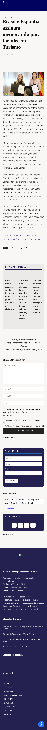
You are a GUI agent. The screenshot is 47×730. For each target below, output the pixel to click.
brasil (11, 248)
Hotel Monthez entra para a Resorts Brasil (17, 647)
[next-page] (10, 325)
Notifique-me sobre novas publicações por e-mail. (24, 426)
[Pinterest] (23, 63)
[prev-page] (6, 325)
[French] (8, 662)
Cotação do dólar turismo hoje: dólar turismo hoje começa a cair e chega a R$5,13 (37, 296)
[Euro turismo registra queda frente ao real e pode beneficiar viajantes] (9, 274)
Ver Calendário (8, 508)
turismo (31, 248)
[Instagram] (20, 525)
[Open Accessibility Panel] (41, 724)
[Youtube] (33, 525)
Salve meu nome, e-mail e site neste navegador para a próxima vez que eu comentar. (21, 412)
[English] (4, 662)
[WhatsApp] (29, 63)
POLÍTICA (7, 17)
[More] (35, 63)
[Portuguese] (12, 662)
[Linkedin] (26, 525)
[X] (17, 63)
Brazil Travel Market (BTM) (22, 503)
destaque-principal (21, 248)
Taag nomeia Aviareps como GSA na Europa (18, 634)
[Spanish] (16, 662)
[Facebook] (11, 63)
